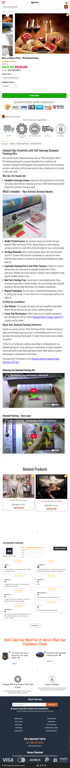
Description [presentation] (4, 144)
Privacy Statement (51, 718)
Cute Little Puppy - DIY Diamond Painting (18, 516)
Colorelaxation (10, 765)
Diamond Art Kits (18, 731)
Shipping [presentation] (12, 143)
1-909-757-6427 (36, 742)
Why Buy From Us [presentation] (36, 143)
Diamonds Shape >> (8, 82)
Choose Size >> (7, 74)
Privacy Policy (54, 708)
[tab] (5, 144)
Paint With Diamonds (51, 725)
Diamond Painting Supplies (51, 728)
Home (3, 12)
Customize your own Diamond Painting (51, 508)
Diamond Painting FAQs (51, 731)
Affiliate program (18, 718)
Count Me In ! (51, 704)
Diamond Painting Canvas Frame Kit (47, 317)
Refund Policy (18, 725)
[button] (9, 61)
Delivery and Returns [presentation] (23, 143)
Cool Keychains (18, 728)
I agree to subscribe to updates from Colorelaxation (35, 708)
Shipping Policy (51, 722)
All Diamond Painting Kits (11, 12)
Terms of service (19, 722)
